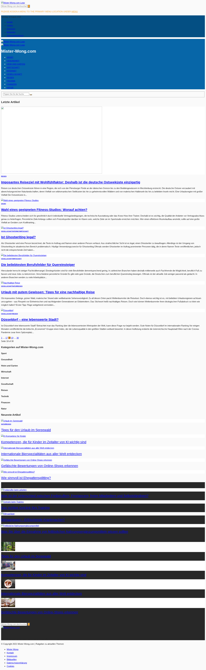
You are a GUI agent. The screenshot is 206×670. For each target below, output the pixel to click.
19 (12, 338)
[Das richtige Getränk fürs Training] (12, 502)
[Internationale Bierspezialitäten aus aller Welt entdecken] (27, 448)
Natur (10, 87)
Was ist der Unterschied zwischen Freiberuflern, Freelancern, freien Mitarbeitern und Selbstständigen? (74, 496)
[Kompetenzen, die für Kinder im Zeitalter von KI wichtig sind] (13, 436)
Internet (12, 71)
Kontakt (9, 22)
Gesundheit (13, 61)
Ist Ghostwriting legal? (18, 237)
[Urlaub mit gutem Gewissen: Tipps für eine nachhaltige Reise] (10, 283)
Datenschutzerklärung (15, 36)
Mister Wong (12, 649)
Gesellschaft (14, 74)
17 (6, 338)
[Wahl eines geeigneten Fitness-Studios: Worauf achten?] (20, 200)
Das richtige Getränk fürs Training (25, 507)
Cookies (10, 25)
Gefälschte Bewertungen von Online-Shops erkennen (39, 466)
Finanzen (12, 84)
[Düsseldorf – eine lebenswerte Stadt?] (7, 310)
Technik (11, 81)
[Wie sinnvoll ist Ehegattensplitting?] (18, 472)
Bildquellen (11, 32)
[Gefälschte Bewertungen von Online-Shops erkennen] (26, 460)
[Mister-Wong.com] (13, 3)
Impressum (11, 29)
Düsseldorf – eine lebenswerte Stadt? (30, 319)
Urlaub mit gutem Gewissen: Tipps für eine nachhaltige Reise (48, 292)
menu (74, 11)
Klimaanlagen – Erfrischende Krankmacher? (33, 519)
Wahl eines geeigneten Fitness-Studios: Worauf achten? (44, 209)
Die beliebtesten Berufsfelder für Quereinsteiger (38, 264)
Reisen (10, 77)
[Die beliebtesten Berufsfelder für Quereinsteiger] (24, 255)
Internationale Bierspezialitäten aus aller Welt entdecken (41, 454)
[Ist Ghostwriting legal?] (12, 228)
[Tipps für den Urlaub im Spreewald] (11, 421)
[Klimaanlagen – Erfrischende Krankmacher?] (8, 514)
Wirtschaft (13, 67)
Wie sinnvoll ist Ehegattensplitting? (26, 478)
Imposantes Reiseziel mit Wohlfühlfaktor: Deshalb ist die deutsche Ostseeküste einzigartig (70, 182)
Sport (10, 57)
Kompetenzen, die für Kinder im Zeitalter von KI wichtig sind (43, 442)
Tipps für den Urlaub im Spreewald (26, 430)
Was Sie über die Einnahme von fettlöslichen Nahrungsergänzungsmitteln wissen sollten (64, 531)
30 (18, 338)
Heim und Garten (16, 64)
